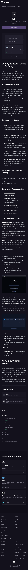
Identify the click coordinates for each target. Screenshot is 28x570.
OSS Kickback (4, 535)
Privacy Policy (18, 547)
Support (3, 544)
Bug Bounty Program (20, 558)
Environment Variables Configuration (13, 208)
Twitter (3, 549)
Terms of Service (19, 549)
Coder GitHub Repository (10, 198)
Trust (16, 530)
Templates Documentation (10, 210)
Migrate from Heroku (6, 538)
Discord (3, 547)
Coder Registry (7, 201)
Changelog (4, 527)
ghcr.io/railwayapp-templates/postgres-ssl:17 (14, 402)
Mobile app (4, 522)
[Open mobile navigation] (26, 2)
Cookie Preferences (20, 555)
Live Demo (7, 434)
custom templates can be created (10, 303)
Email (2, 555)
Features (3, 519)
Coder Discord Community (10, 353)
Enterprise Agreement (20, 552)
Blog (16, 524)
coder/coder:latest (13, 38)
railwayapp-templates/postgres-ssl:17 (17, 49)
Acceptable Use (19, 544)
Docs (2, 524)
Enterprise (3, 558)
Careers (17, 522)
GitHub (3, 552)
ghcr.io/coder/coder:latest (12, 395)
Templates (3, 532)
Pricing (3, 530)
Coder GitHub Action (9, 351)
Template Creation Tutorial (10, 213)
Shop (16, 527)
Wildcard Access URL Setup (10, 205)
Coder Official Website (9, 193)
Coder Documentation (9, 195)
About (16, 519)
